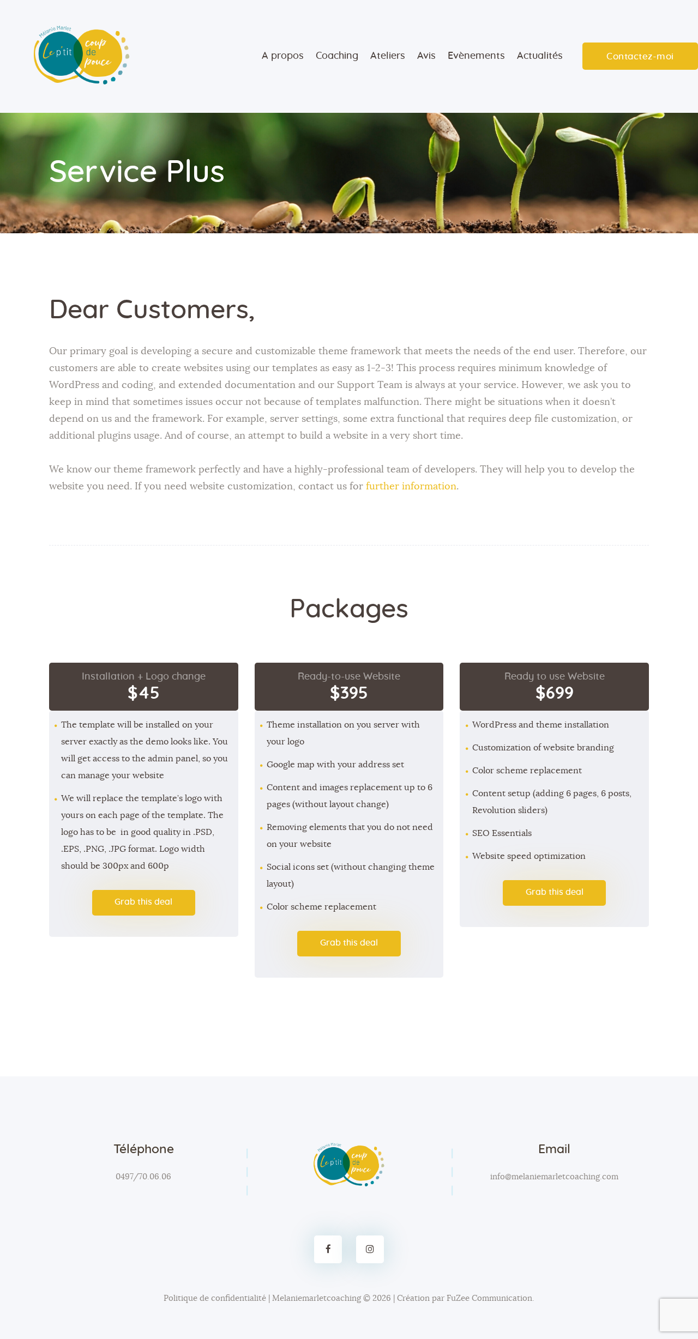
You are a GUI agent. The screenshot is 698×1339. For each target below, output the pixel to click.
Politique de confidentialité (215, 1298)
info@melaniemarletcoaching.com (554, 1177)
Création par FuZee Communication (464, 1298)
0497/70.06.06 (143, 1177)
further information (411, 487)
